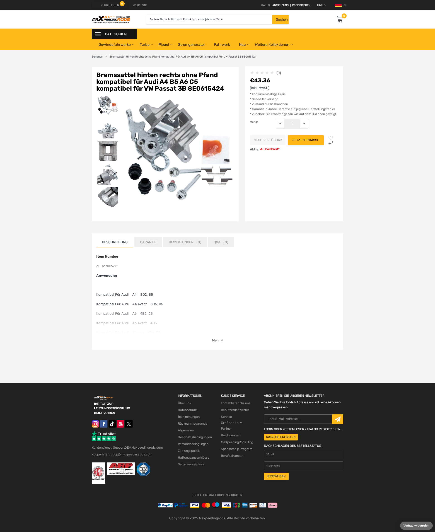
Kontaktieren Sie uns (235, 403)
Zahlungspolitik (189, 451)
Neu (242, 44)
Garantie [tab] (148, 242)
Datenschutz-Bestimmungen (189, 413)
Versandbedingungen (193, 444)
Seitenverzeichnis (191, 464)
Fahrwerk (222, 44)
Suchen (282, 19)
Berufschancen (232, 456)
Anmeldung (280, 5)
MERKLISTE (140, 5)
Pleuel (164, 44)
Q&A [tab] (221, 242)
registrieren (300, 5)
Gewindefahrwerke (115, 44)
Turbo (145, 44)
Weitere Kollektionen (272, 44)
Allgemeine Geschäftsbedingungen (195, 433)
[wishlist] (331, 137)
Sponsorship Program (236, 449)
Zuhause (97, 56)
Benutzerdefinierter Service (235, 413)
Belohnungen (230, 435)
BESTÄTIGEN (276, 476)
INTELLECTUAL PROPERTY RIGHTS (217, 495)
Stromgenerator (191, 44)
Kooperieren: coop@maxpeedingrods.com (122, 454)
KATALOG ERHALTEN (281, 437)
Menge (254, 121)
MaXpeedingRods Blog (237, 442)
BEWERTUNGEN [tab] (185, 242)
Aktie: (254, 149)
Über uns (184, 403)
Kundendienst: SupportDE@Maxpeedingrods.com (127, 448)
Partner (226, 428)
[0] (339, 20)
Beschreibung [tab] (115, 242)
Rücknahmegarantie (192, 424)
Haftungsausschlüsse (193, 457)
